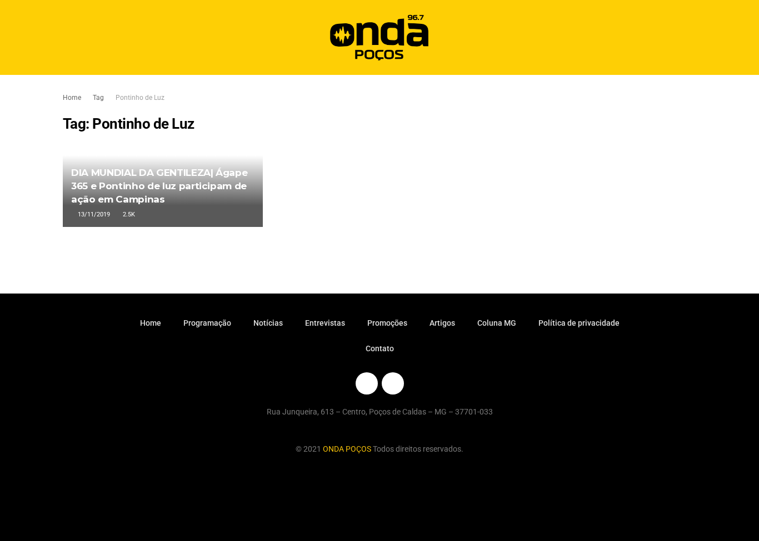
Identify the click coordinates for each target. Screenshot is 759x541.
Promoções (387, 322)
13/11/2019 (93, 214)
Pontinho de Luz (140, 98)
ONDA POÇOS (348, 448)
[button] (678, 37)
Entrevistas (325, 322)
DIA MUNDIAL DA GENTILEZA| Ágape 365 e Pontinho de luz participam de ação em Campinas (159, 186)
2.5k (128, 214)
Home (72, 98)
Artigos (442, 322)
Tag (98, 98)
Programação (207, 322)
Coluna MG (496, 322)
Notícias (268, 322)
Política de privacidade (579, 322)
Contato (380, 348)
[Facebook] (367, 383)
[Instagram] (393, 383)
